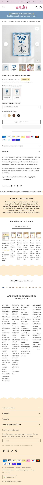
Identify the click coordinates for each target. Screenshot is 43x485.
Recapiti (33, 470)
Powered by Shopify (15, 481)
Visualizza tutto (20, 226)
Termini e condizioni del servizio (23, 467)
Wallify (8, 481)
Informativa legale (6, 472)
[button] (36, 7)
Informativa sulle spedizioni (22, 470)
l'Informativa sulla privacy (27, 445)
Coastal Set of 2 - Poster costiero (5, 245)
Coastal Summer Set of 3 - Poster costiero (38, 245)
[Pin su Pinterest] (18, 186)
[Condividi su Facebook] (12, 186)
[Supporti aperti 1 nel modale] (37, 29)
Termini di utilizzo (16, 445)
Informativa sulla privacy (8, 467)
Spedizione (12, 82)
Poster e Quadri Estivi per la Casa (17, 21)
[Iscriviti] (38, 441)
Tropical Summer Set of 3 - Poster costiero (26, 245)
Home (4, 21)
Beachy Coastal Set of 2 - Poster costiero (19, 245)
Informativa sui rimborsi (8, 470)
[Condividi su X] (15, 186)
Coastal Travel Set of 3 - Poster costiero (32, 245)
